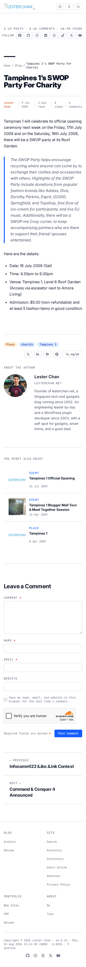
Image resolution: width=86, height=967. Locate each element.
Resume (9, 922)
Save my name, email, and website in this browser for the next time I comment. (42, 699)
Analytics (54, 850)
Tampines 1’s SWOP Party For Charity (36, 81)
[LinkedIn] (45, 35)
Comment (13, 598)
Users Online (57, 867)
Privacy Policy (58, 884)
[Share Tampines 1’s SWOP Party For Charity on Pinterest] (57, 354)
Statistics (55, 859)
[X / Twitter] (71, 35)
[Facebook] (20, 35)
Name (10, 640)
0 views (58, 105)
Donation (53, 876)
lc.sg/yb (72, 354)
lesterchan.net (48, 383)
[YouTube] (80, 35)
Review (9, 850)
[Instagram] (37, 35)
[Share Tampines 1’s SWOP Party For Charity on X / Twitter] (28, 354)
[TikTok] (63, 35)
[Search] (60, 6)
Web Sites (11, 905)
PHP (6, 914)
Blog (18, 65)
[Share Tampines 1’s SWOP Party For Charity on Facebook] (47, 354)
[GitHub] (28, 35)
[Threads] (54, 35)
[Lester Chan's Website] (19, 6)
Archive (10, 842)
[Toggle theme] (78, 6)
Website (10, 678)
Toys (50, 914)
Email (10, 659)
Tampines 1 (48, 344)
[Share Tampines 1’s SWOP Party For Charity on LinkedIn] (38, 354)
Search (52, 842)
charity (27, 344)
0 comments (75, 105)
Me (48, 905)
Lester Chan (9, 105)
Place (10, 344)
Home (7, 65)
